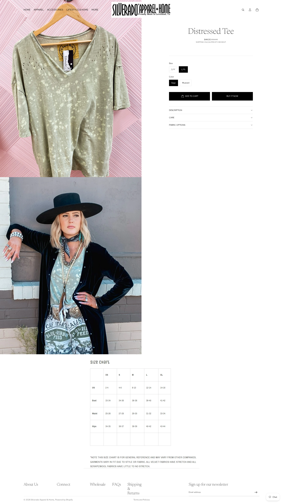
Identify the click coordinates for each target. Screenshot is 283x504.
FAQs (116, 485)
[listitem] (95, 10)
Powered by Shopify (64, 499)
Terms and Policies (141, 499)
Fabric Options (177, 125)
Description (175, 110)
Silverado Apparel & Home (42, 499)
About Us (31, 485)
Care (171, 117)
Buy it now (232, 96)
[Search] (243, 9)
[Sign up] (256, 492)
